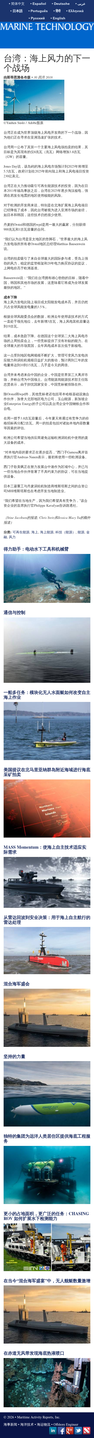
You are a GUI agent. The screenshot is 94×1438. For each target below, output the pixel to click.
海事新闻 (10, 1424)
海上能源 (47, 532)
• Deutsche (61, 4)
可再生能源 (21, 532)
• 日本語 (16, 11)
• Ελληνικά (75, 11)
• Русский (37, 18)
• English (58, 18)
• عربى (80, 4)
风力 (12, 537)
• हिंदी (57, 11)
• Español (38, 4)
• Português (38, 11)
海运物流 (43, 1424)
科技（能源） (65, 532)
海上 (34, 532)
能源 (81, 532)
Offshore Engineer (66, 1424)
